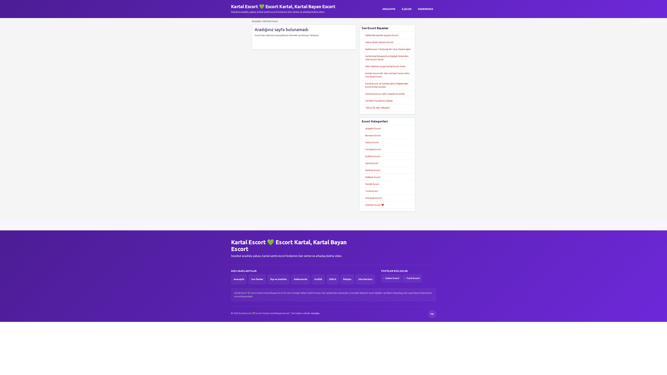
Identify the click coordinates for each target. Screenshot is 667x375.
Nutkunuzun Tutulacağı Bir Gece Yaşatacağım (388, 49)
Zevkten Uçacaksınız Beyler (379, 100)
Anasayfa (388, 9)
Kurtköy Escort (372, 170)
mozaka (315, 313)
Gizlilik (318, 279)
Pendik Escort (372, 184)
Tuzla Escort (371, 191)
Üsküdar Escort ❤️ (374, 205)
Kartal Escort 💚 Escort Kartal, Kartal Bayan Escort (283, 6)
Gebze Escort (372, 142)
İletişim (347, 279)
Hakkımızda (425, 9)
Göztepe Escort (373, 149)
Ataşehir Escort (373, 128)
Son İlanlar (257, 279)
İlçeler (406, 9)
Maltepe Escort (373, 177)
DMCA (332, 279)
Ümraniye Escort (373, 198)
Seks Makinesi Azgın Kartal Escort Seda (385, 66)
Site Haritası (365, 279)
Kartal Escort (371, 163)
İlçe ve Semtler (278, 279)
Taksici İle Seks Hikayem (377, 107)
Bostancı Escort (373, 135)
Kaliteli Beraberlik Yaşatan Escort (381, 35)
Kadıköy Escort (372, 156)
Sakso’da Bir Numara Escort (379, 42)
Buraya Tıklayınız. (310, 35)
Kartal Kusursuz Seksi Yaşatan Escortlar (385, 94)
